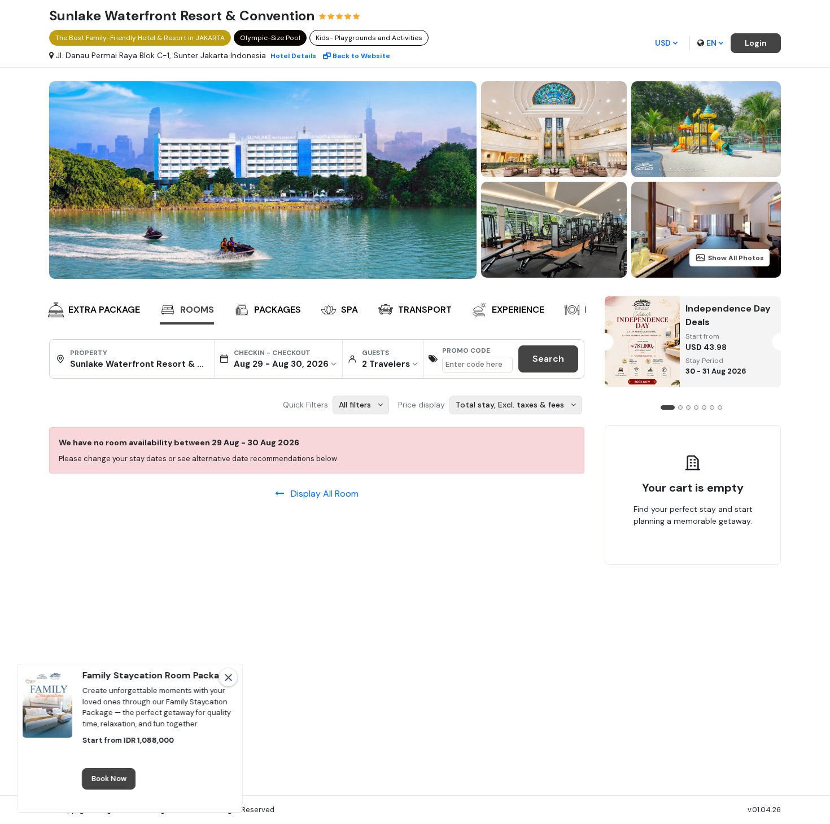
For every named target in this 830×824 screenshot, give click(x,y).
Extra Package (104, 309)
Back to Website (361, 55)
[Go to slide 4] (696, 407)
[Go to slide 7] (720, 407)
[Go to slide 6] (712, 407)
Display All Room (321, 493)
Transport (425, 309)
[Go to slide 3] (688, 407)
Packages (277, 309)
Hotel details (293, 55)
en (711, 43)
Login (756, 43)
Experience (518, 309)
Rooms (197, 309)
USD (663, 43)
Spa (349, 309)
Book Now (108, 779)
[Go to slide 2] (680, 407)
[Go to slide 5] (704, 407)
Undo (719, 556)
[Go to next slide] (574, 311)
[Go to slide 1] (668, 407)
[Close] (228, 677)
